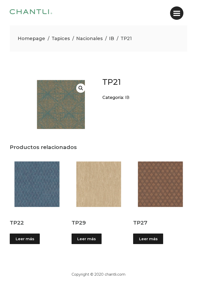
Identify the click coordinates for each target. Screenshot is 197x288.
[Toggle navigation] (176, 13)
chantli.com (115, 274)
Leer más (25, 238)
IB (111, 38)
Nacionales (89, 38)
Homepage (31, 38)
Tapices (61, 38)
